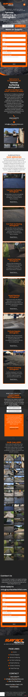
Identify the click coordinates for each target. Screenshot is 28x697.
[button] (24, 4)
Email (3, 42)
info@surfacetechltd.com (14, 124)
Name (4, 33)
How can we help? (7, 55)
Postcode (4, 46)
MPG (25, 695)
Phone (4, 38)
